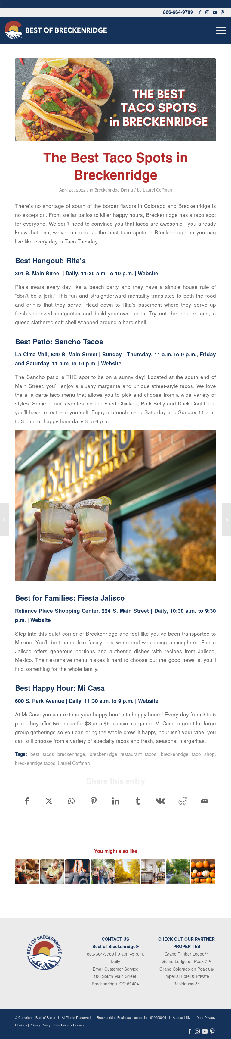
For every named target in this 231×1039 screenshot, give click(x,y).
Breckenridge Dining (113, 190)
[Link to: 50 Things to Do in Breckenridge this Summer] (178, 871)
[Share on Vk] (160, 800)
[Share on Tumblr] (138, 800)
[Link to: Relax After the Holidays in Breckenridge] (77, 871)
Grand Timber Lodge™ (187, 954)
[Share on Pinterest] (93, 800)
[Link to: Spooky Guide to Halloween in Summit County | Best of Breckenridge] (203, 871)
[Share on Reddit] (182, 800)
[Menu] (219, 30)
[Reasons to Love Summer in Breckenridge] (4, 519)
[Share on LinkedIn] (116, 800)
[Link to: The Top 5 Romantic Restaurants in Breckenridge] (153, 871)
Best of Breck (45, 1017)
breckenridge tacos (35, 762)
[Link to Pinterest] (222, 12)
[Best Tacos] (115, 99)
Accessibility (182, 1017)
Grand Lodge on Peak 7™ (186, 961)
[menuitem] (219, 30)
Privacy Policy (40, 1024)
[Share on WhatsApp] (71, 800)
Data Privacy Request (69, 1024)
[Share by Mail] (205, 800)
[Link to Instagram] (207, 12)
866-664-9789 (178, 11)
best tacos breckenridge (57, 753)
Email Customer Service (115, 969)
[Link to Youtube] (215, 12)
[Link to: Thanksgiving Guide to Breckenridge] (27, 871)
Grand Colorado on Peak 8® (186, 969)
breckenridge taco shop (188, 753)
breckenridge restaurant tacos (123, 753)
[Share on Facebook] (26, 800)
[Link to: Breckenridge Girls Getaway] (103, 871)
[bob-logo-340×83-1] (56, 30)
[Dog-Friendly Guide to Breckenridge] (226, 519)
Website (148, 273)
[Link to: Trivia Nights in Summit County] (52, 871)
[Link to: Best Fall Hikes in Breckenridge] (128, 871)
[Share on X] (49, 800)
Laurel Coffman (157, 190)
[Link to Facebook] (200, 12)
